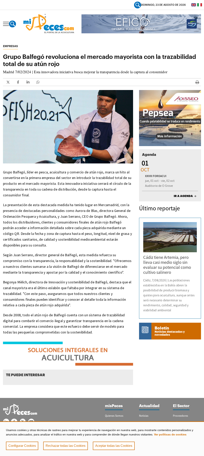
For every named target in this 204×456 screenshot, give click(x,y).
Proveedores (180, 415)
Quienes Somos (114, 415)
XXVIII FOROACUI (155, 176)
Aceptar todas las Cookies (113, 445)
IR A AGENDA (183, 196)
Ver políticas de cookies (170, 434)
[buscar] (137, 4)
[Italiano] (199, 4)
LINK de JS (8, 82)
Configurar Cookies (22, 445)
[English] (193, 4)
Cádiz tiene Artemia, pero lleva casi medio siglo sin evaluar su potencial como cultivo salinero (167, 264)
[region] (102, 438)
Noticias (143, 415)
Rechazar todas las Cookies (65, 445)
